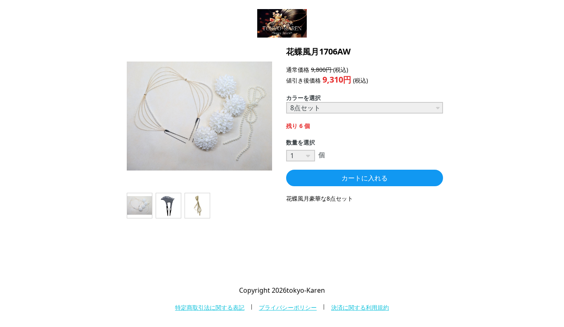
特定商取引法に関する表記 (209, 307)
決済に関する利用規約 (360, 307)
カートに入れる (364, 177)
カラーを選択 (303, 98)
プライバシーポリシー (288, 307)
